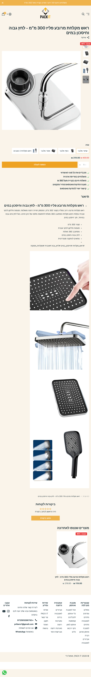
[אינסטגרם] (8, 611)
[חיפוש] (83, 14)
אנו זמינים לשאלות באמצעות (25, 630)
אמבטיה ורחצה (58, 604)
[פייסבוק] (9, 616)
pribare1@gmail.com (24, 624)
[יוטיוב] (3, 611)
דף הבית (86, 496)
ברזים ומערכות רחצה (58, 621)
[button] (6, 90)
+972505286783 (25, 620)
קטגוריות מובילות (85, 604)
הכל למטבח (71, 610)
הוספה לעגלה (40, 164)
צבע (87, 145)
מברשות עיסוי (56, 632)
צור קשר (44, 617)
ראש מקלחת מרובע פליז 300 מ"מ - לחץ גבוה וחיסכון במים (72, 578)
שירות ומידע (45, 604)
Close (2, 3)
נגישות (45, 628)
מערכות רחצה (56, 628)
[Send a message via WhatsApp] (4, 672)
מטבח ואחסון (72, 604)
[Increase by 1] (79, 165)
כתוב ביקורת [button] (45, 518)
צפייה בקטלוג (87, 14)
